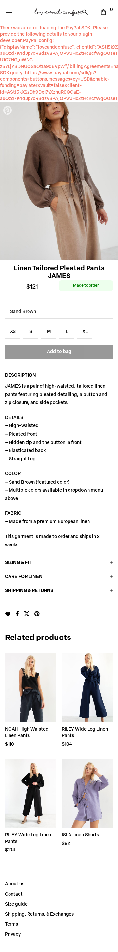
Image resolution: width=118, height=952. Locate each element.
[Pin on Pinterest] (37, 614)
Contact (14, 894)
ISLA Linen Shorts (80, 835)
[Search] (86, 12)
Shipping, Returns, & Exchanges (39, 914)
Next (110, 181)
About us (14, 884)
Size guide (16, 904)
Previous (8, 181)
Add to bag (59, 351)
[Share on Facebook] (17, 614)
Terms (11, 924)
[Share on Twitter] (27, 614)
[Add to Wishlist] (7, 614)
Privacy (13, 934)
